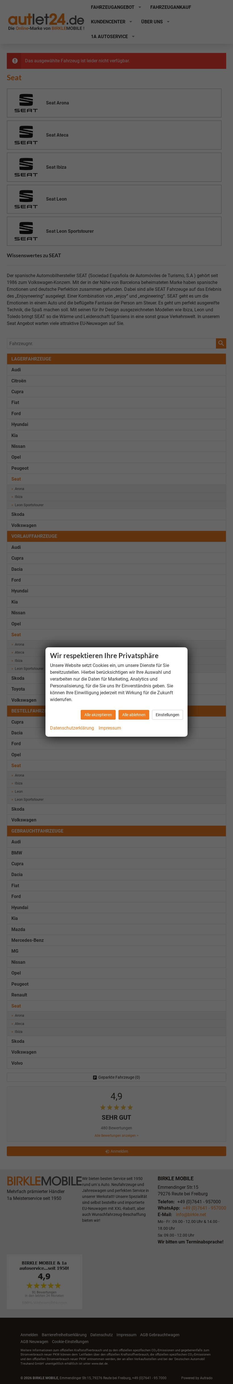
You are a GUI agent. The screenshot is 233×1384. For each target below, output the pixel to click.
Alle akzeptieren (98, 714)
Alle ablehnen (133, 714)
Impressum (110, 728)
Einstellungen (167, 714)
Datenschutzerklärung (72, 728)
